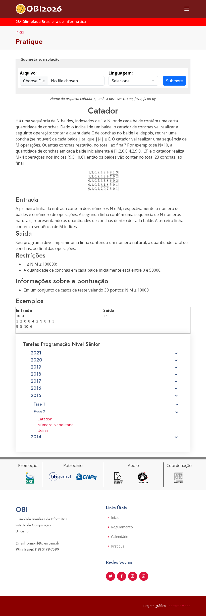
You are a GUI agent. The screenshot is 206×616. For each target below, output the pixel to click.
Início (20, 32)
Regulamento (122, 527)
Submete (174, 81)
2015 (36, 395)
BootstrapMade (178, 605)
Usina (42, 430)
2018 (36, 374)
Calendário (119, 536)
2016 (36, 388)
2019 (36, 367)
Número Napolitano (55, 424)
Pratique (118, 546)
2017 (36, 381)
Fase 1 (39, 404)
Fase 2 (39, 411)
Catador (44, 418)
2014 (36, 437)
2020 (36, 360)
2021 (36, 353)
